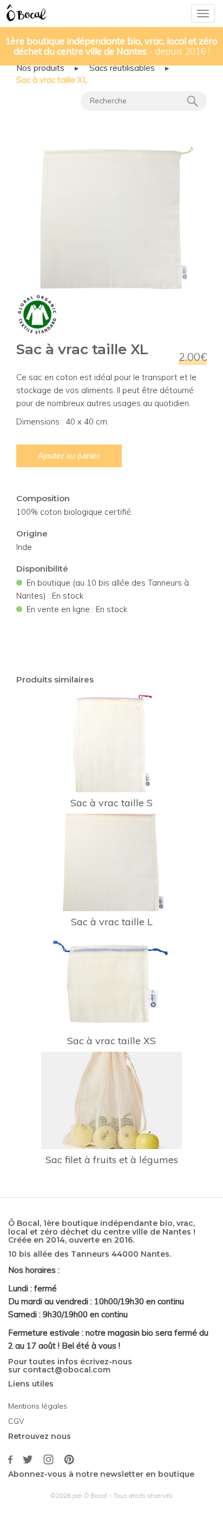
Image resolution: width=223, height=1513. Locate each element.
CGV (16, 1421)
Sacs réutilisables (122, 68)
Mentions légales (37, 1406)
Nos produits (40, 68)
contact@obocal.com (66, 1370)
